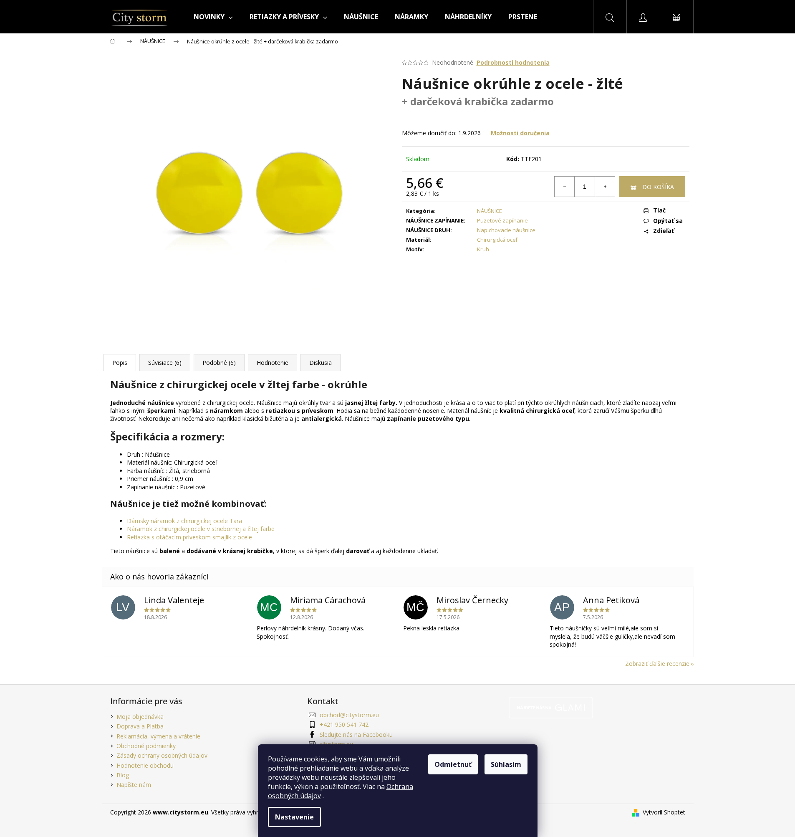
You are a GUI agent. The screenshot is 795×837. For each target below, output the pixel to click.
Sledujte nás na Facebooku (356, 734)
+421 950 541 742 (344, 724)
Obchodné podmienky (146, 746)
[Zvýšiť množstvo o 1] (605, 187)
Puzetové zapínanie (502, 220)
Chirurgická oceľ (497, 239)
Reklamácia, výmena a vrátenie (158, 736)
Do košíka (658, 187)
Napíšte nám (133, 785)
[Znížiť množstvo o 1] (565, 187)
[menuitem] (213, 16)
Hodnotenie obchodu (145, 765)
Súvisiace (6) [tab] (165, 363)
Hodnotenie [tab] (272, 363)
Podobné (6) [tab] (219, 363)
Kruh (483, 249)
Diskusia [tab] (320, 363)
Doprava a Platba (140, 726)
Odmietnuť (453, 764)
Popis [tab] (119, 363)
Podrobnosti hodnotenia (513, 62)
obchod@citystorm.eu (349, 715)
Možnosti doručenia (520, 133)
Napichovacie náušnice (506, 230)
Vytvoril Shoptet (664, 812)
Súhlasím (506, 764)
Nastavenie (294, 817)
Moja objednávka (140, 717)
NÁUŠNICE (489, 211)
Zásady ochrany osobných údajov (161, 755)
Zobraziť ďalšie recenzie (657, 664)
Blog (122, 775)
